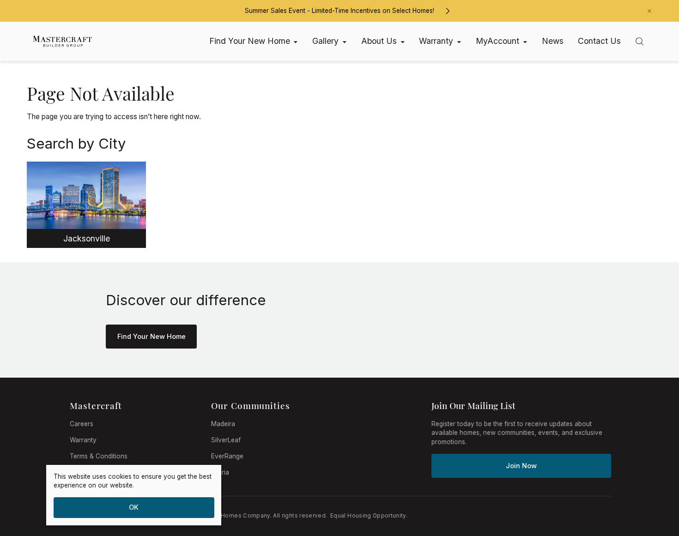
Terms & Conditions (98, 456)
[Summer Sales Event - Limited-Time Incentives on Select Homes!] (447, 10)
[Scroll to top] (651, 478)
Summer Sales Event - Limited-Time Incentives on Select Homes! (339, 10)
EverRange (227, 456)
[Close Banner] (649, 11)
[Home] (58, 42)
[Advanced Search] (639, 41)
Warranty (83, 440)
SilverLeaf (226, 440)
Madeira (223, 424)
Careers (81, 424)
